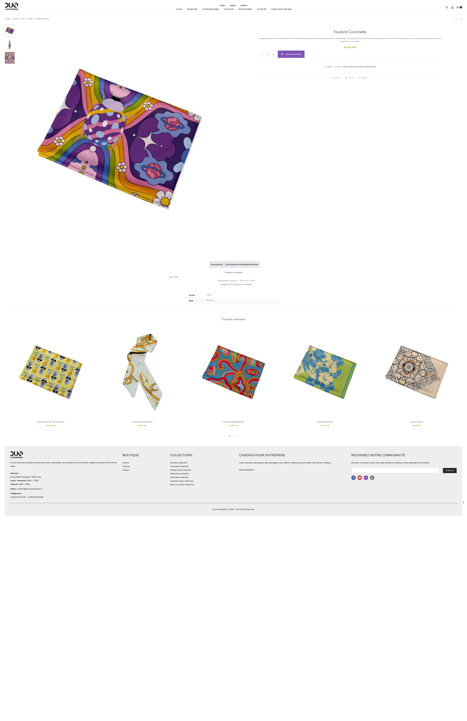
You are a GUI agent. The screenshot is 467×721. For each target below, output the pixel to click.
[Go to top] (463, 502)
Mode (23, 19)
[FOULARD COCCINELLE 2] (459, 19)
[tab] (217, 264)
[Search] (447, 7)
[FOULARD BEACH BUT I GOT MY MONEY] (456, 19)
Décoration (192, 9)
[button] (230, 435)
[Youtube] (360, 478)
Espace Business (245, 9)
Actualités (261, 9)
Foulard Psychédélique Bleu (233, 422)
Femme (222, 5)
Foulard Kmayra (416, 422)
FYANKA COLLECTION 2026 (281, 9)
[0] (458, 7)
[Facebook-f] (353, 478)
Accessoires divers (210, 9)
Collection (229, 9)
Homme (233, 5)
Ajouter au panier (293, 54)
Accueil (179, 9)
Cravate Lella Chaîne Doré (142, 422)
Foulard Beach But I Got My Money (50, 422)
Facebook (337, 78)
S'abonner (449, 470)
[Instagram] (366, 478)
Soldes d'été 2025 (370, 67)
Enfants (243, 5)
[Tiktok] (372, 478)
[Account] (452, 7)
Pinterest (364, 78)
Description (217, 264)
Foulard (30, 19)
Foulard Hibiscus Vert (325, 422)
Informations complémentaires (241, 264)
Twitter (351, 78)
